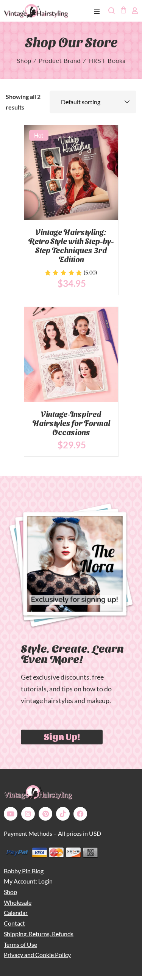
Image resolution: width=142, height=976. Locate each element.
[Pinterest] (45, 814)
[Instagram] (28, 814)
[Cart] (123, 10)
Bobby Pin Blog (24, 870)
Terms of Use (20, 944)
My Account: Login (28, 881)
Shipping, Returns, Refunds (38, 933)
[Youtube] (10, 814)
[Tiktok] (63, 814)
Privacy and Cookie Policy (37, 954)
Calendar (16, 912)
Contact (14, 923)
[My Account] (134, 10)
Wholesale (17, 902)
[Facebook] (80, 814)
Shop (24, 60)
